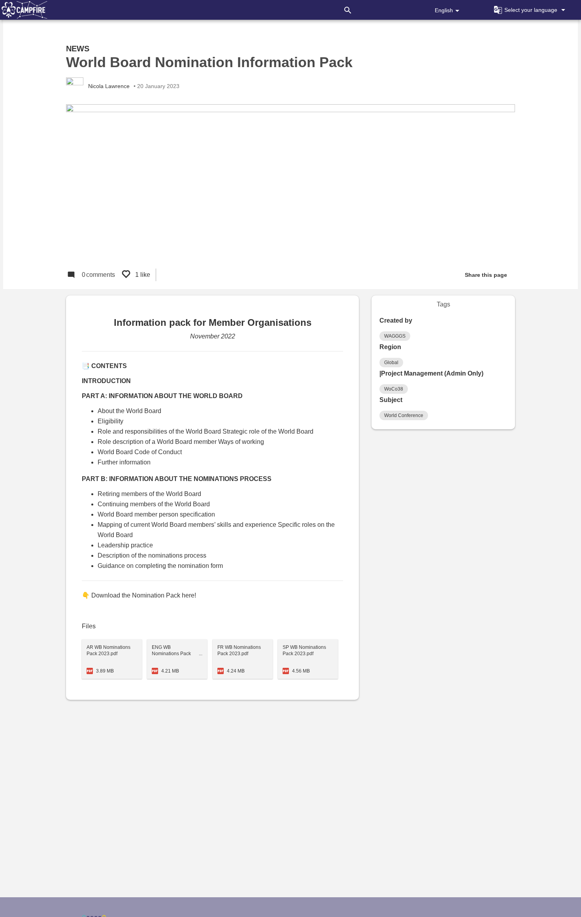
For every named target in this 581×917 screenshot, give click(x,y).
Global (391, 362)
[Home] (23, 10)
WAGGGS (395, 336)
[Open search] (348, 10)
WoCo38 (393, 389)
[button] (528, 10)
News (77, 48)
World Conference (403, 415)
